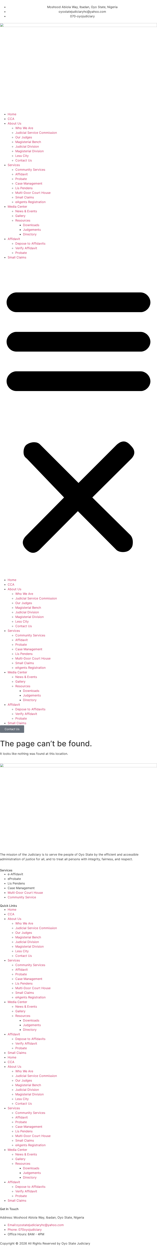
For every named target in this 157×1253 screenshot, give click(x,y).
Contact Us (23, 160)
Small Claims (24, 197)
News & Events (26, 211)
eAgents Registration (30, 202)
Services (14, 165)
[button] (78, 419)
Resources (22, 220)
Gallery (20, 216)
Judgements (32, 230)
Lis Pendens (24, 188)
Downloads (31, 225)
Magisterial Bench (28, 142)
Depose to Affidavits (30, 243)
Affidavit (21, 174)
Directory (30, 234)
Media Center (17, 206)
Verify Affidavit (26, 248)
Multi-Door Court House (33, 193)
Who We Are (24, 128)
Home (12, 114)
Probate (21, 179)
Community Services (30, 169)
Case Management (28, 183)
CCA (11, 119)
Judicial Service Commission (36, 133)
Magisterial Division (29, 151)
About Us (14, 123)
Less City (22, 156)
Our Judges (23, 137)
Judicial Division (27, 146)
